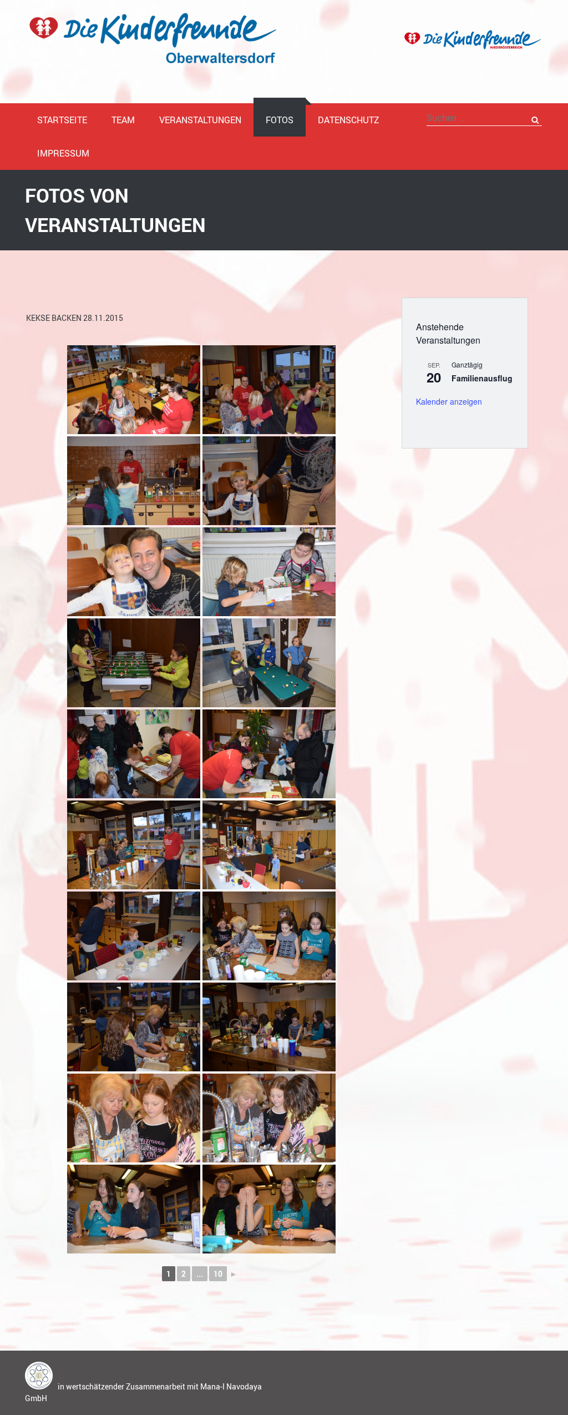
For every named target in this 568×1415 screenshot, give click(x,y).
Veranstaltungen (200, 120)
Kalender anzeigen (449, 401)
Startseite (62, 120)
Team (123, 120)
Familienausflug (482, 378)
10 (218, 1273)
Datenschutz (348, 120)
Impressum (63, 153)
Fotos (279, 120)
